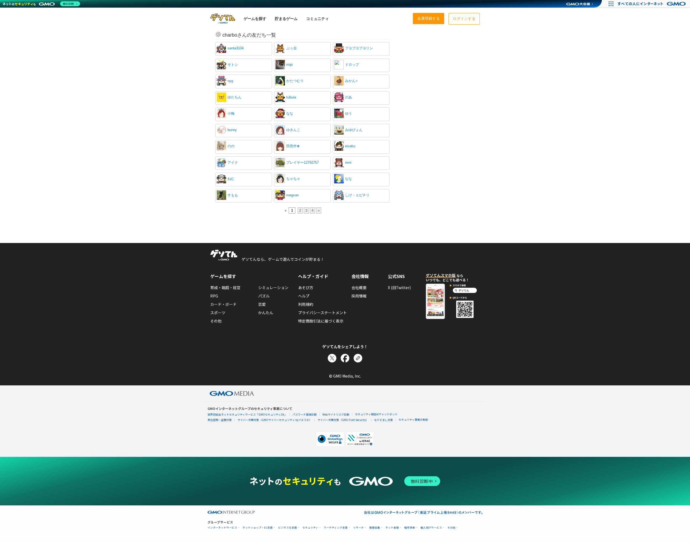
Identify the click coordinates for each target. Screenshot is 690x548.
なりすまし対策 (383, 420)
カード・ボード (223, 304)
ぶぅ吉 (291, 48)
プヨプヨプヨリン (359, 48)
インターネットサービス (222, 527)
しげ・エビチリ (357, 195)
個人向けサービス (431, 527)
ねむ (230, 179)
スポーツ (217, 312)
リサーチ (358, 527)
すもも (232, 195)
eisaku (350, 146)
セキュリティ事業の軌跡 (413, 419)
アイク (232, 162)
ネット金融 (392, 527)
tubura (291, 97)
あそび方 (305, 287)
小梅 (230, 113)
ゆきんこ (293, 130)
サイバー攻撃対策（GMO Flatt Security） (343, 420)
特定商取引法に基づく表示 (320, 321)
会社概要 (359, 287)
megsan (292, 195)
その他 (216, 321)
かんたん (265, 312)
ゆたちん (234, 97)
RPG (214, 296)
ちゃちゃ (293, 179)
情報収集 (374, 527)
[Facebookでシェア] (345, 358)
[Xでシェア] (332, 358)
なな (289, 113)
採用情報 (359, 296)
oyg (230, 81)
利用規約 (305, 304)
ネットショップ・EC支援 (258, 527)
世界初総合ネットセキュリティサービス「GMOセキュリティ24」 (247, 414)
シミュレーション (273, 287)
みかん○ (351, 81)
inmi (348, 162)
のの (230, 146)
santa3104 (235, 48)
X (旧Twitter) (399, 287)
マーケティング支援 (336, 527)
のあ (348, 97)
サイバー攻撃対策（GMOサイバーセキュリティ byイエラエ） (274, 420)
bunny (232, 130)
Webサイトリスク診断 (335, 414)
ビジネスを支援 (287, 527)
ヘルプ (303, 296)
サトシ (232, 65)
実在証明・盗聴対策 (220, 420)
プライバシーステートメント (322, 312)
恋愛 (262, 304)
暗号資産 (409, 527)
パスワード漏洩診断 (304, 414)
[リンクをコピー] (358, 358)
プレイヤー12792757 (302, 162)
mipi (289, 65)
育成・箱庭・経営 (225, 287)
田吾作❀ (293, 146)
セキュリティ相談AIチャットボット (376, 414)
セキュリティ (310, 527)
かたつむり (295, 81)
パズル (264, 296)
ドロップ (352, 65)
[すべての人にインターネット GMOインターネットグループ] (652, 4)
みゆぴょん (354, 130)
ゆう (348, 113)
